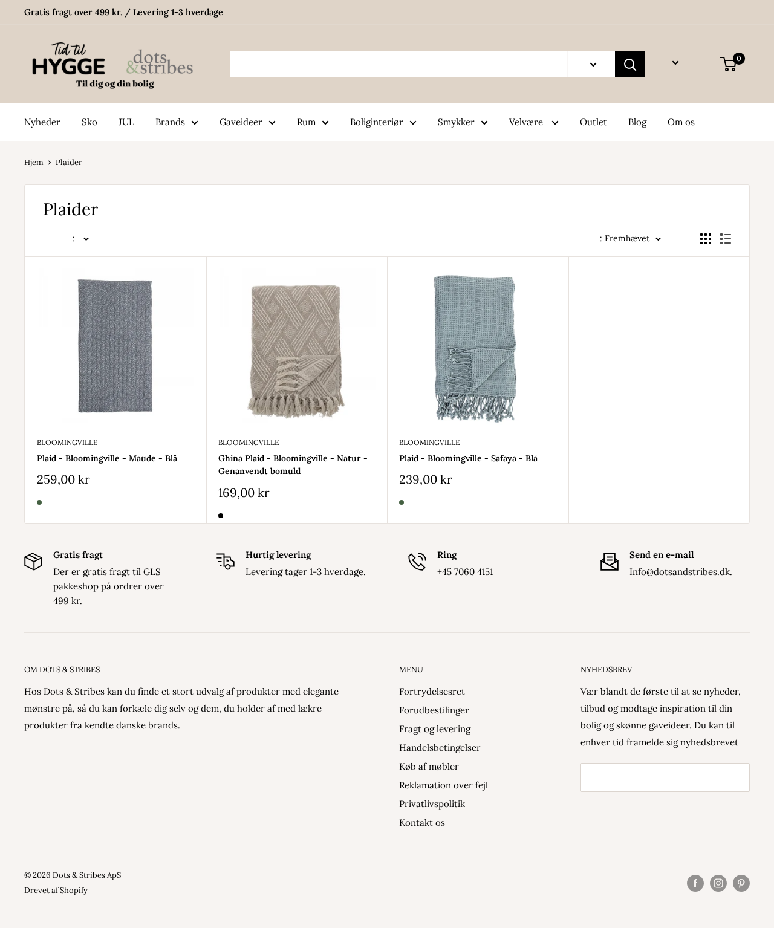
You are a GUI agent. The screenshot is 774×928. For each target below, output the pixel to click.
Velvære (527, 122)
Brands (170, 122)
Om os (681, 122)
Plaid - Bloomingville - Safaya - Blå (468, 458)
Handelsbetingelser (440, 747)
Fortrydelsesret (432, 691)
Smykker (456, 122)
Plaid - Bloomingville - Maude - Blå (107, 458)
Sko (89, 122)
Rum (306, 122)
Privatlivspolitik (432, 804)
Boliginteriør (376, 122)
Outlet (593, 122)
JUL (126, 122)
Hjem (34, 162)
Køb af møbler (429, 766)
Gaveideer (241, 122)
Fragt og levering (434, 729)
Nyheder (42, 122)
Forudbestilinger (434, 710)
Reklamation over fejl (443, 785)
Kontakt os (422, 822)
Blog (637, 122)
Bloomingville (67, 442)
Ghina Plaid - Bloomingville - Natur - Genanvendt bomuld (293, 465)
